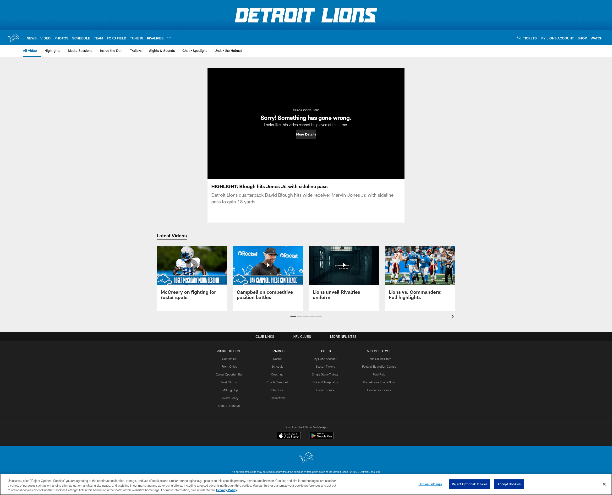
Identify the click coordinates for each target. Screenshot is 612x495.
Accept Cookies (509, 484)
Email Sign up (229, 382)
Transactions (277, 398)
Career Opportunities (229, 374)
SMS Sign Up (229, 390)
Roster (277, 358)
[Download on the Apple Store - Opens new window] (288, 436)
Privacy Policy (229, 398)
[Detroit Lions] (306, 458)
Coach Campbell (277, 382)
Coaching (277, 374)
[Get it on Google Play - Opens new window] (321, 438)
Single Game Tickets (325, 374)
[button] (306, 134)
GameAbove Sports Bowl (379, 382)
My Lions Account (325, 358)
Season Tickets (325, 366)
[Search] (519, 37)
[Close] (604, 484)
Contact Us (229, 358)
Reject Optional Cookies (469, 484)
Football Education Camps (379, 366)
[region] (306, 484)
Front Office (229, 366)
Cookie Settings (430, 484)
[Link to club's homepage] (13, 37)
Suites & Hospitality (325, 382)
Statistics (277, 390)
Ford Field (379, 374)
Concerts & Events (379, 390)
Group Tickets (325, 390)
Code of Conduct (229, 405)
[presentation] (453, 317)
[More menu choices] (169, 38)
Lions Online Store (379, 358)
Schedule (277, 366)
